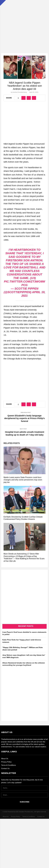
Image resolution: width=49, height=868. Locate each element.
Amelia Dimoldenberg (20, 92)
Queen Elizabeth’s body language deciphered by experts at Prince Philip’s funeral (24, 418)
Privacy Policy (6, 762)
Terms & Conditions (8, 765)
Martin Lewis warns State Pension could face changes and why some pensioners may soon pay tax (23, 479)
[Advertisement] (24, 24)
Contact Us (5, 768)
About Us (4, 758)
